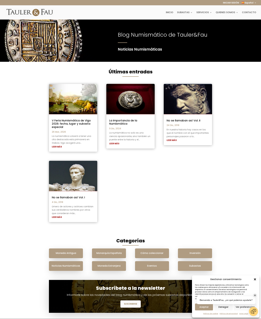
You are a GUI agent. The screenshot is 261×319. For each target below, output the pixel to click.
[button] (254, 279)
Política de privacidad (229, 313)
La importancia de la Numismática (123, 122)
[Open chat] (253, 311)
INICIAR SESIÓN (231, 3)
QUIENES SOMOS (225, 12)
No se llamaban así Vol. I (68, 197)
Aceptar (204, 307)
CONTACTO (249, 12)
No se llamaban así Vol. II (183, 120)
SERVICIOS (202, 12)
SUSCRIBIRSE (130, 303)
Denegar (223, 307)
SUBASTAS (183, 12)
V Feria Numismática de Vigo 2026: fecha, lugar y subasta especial (71, 124)
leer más (57, 146)
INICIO (169, 12)
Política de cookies (210, 313)
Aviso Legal (243, 313)
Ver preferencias (245, 307)
